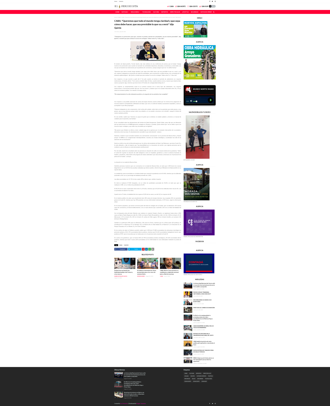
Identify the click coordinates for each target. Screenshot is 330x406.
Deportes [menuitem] (164, 12)
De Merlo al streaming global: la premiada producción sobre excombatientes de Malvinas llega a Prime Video (203, 318)
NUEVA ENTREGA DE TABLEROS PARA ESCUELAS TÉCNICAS (203, 351)
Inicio (115, 17)
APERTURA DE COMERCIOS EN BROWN (204, 307)
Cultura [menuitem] (156, 12)
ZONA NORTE (188, 381)
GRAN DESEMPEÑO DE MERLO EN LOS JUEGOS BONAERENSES (203, 326)
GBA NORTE (181, 6)
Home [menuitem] (117, 12)
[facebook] (210, 1)
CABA (171, 6)
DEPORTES (198, 373)
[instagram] (215, 1)
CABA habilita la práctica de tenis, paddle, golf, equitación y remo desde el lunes (204, 343)
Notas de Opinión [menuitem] (207, 12)
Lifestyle (186, 376)
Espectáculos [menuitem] (175, 12)
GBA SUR (205, 6)
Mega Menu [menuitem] (135, 12)
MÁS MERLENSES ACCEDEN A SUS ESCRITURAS (202, 300)
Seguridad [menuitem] (194, 12)
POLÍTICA (210, 376)
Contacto (121, 1)
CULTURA (191, 373)
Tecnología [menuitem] (146, 12)
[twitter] (212, 1)
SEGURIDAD (200, 378)
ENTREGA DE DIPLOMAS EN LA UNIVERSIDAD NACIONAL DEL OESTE (203, 334)
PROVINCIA (187, 378)
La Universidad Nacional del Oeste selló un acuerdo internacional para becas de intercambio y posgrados (204, 285)
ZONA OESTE (196, 381)
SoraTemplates (124, 403)
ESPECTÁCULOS (207, 373)
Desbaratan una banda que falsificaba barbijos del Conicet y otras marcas (123, 272)
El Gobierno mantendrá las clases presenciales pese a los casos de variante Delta (146, 272)
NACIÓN (126, 245)
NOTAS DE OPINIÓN (201, 376)
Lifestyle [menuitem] (185, 12)
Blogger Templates (141, 403)
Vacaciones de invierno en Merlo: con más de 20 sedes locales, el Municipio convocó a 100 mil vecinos (134, 394)
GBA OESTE (193, 6)
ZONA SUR (204, 381)
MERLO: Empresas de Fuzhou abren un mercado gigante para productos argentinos (203, 359)
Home (115, 1)
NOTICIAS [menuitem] (125, 12)
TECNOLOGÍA (208, 378)
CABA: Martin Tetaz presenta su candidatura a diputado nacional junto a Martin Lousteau (169, 272)
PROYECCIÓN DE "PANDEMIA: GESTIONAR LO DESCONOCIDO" (202, 293)
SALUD (193, 378)
